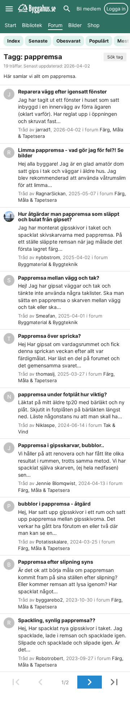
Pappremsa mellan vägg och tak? (58, 278)
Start (10, 25)
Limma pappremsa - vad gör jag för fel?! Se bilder (71, 153)
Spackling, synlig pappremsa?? (56, 620)
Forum (55, 25)
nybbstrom (48, 257)
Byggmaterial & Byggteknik (48, 264)
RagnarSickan (51, 193)
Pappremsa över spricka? (49, 336)
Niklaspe (45, 425)
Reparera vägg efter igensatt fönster (62, 91)
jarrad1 (43, 129)
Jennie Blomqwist (55, 483)
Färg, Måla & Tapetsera (44, 490)
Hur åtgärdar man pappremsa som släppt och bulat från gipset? (68, 217)
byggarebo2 (49, 600)
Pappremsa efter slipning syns (55, 562)
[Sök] (67, 8)
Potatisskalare (51, 542)
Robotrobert (49, 658)
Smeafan (45, 316)
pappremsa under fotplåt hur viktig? (62, 394)
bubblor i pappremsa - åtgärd (54, 504)
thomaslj (45, 374)
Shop (93, 25)
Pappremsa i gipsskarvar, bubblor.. (61, 445)
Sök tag (115, 57)
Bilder (75, 25)
